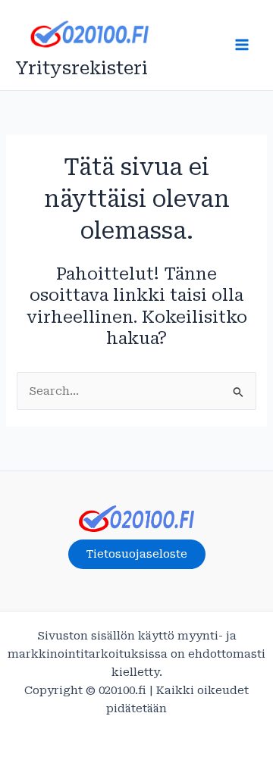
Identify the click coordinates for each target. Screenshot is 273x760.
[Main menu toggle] (242, 45)
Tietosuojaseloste (136, 554)
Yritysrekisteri (81, 68)
